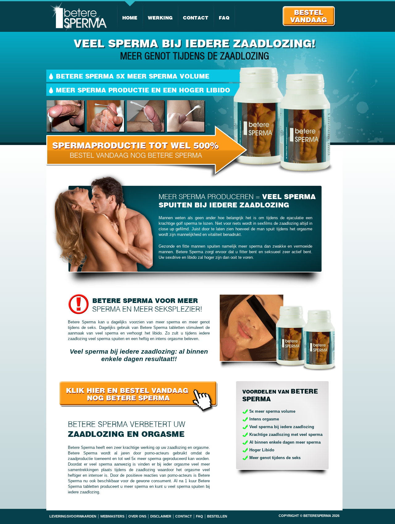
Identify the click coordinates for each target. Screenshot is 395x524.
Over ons (137, 516)
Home (129, 18)
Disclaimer (160, 516)
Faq (224, 18)
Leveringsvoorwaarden (72, 516)
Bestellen (217, 516)
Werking (160, 18)
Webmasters (112, 516)
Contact (195, 18)
